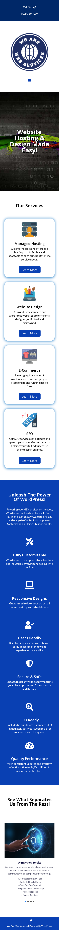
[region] (30, 861)
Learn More (30, 270)
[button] (25, 901)
